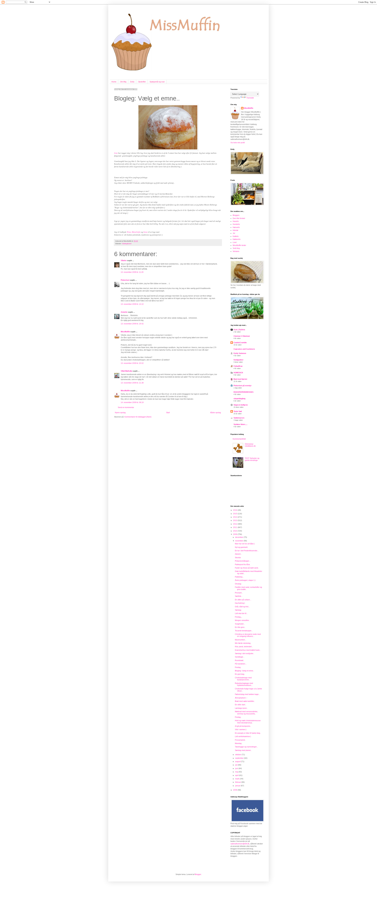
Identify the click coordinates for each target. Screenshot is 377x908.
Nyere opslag (120, 413)
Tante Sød (238, 411)
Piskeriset (125, 280)
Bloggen (236, 215)
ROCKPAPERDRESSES (243, 392)
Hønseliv (236, 227)
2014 (235, 517)
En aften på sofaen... (243, 600)
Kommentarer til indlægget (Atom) (137, 417)
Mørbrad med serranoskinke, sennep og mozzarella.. (246, 713)
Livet (235, 242)
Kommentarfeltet (239, 439)
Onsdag (238, 584)
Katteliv (236, 236)
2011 (235, 527)
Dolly (132, 82)
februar (238, 782)
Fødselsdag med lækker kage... (247, 694)
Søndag (238, 610)
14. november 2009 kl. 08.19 (132, 402)
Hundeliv (236, 224)
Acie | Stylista (239, 330)
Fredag (238, 667)
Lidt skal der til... (241, 613)
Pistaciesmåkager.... (243, 561)
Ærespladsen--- (241, 698)
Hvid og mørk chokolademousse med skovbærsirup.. (248, 722)
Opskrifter (142, 82)
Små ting (236, 248)
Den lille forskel (239, 218)
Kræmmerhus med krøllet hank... (248, 650)
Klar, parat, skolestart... (244, 647)
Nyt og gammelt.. (241, 547)
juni (237, 768)
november (239, 541)
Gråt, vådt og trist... (242, 607)
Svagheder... (240, 624)
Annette (124, 312)
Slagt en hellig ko (241, 405)
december (239, 537)
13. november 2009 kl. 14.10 (132, 304)
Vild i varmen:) (240, 730)
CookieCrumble (240, 343)
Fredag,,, (238, 617)
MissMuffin (125, 332)
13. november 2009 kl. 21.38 (132, 383)
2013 (235, 520)
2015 (235, 514)
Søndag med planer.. (243, 750)
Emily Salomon (240, 353)
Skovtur (238, 558)
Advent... (238, 554)
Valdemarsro (239, 418)
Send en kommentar (126, 407)
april (237, 775)
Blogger (198, 874)
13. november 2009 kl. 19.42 (132, 324)
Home (113, 82)
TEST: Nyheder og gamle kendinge (252, 459)
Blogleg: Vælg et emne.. (244, 671)
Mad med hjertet (240, 379)
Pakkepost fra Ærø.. (242, 564)
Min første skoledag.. (243, 643)
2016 (235, 510)
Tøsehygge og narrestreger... (246, 747)
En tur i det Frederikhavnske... (247, 551)
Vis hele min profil (237, 143)
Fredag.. (238, 717)
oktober (238, 755)
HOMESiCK (238, 373)
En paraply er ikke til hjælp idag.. (248, 733)
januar (238, 786)
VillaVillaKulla (126, 371)
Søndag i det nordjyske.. (244, 653)
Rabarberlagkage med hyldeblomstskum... (244, 684)
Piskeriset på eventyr (243, 386)
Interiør (235, 230)
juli (236, 765)
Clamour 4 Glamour (242, 336)
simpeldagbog (239, 399)
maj (237, 772)
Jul (234, 233)
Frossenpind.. (240, 740)
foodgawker (238, 360)
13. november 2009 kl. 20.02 (132, 363)
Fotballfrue (238, 366)
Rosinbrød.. (239, 660)
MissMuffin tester (239, 245)
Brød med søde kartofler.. (245, 701)
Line (116, 153)
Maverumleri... (240, 640)
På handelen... (241, 664)
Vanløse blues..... (240, 424)
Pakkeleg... (239, 577)
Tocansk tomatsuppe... (244, 631)
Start (168, 413)
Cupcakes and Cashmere (244, 349)
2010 (235, 531)
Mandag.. (238, 743)
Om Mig (123, 82)
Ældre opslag (215, 413)
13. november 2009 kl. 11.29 (132, 272)
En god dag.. (240, 674)
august (238, 761)
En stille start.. (240, 705)
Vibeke (124, 260)
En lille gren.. (240, 627)
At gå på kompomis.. (243, 726)
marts (237, 779)
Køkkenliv (236, 239)
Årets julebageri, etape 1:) (245, 580)
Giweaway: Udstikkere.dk (250, 445)
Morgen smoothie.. (242, 620)
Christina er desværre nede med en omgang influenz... (248, 635)
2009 (235, 534)
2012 (235, 524)
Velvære (236, 251)
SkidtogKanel (126, 243)
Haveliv (236, 221)
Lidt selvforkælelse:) (243, 736)
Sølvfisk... (238, 596)
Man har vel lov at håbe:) (245, 544)
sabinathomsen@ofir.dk (239, 844)
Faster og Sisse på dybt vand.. (247, 568)
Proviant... (239, 593)
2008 (235, 790)
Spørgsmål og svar (157, 82)
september (239, 758)
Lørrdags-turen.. (241, 708)
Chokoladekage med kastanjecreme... (243, 679)
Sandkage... (239, 657)
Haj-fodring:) (240, 603)
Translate (250, 98)
